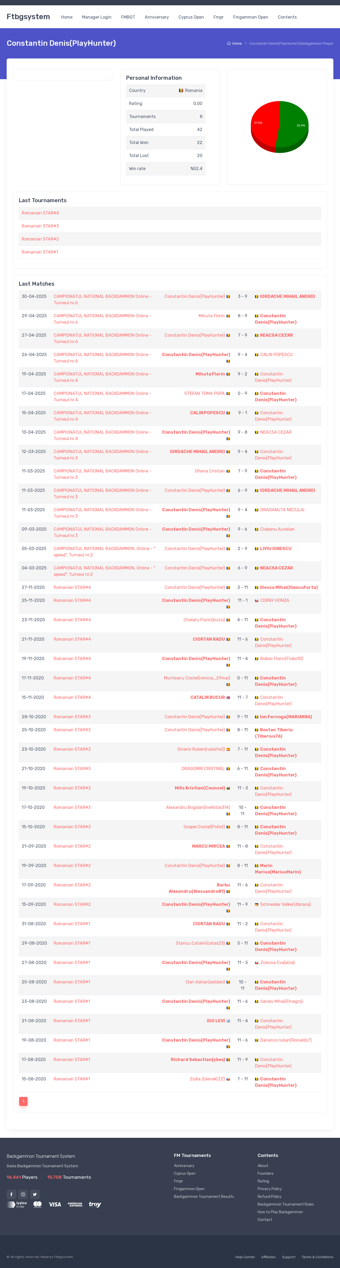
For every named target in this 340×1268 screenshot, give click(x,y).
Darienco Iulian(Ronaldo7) (286, 1040)
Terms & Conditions (317, 1257)
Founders (266, 1173)
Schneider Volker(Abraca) (285, 904)
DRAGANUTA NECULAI (282, 509)
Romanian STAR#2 (40, 239)
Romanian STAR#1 (40, 252)
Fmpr (219, 17)
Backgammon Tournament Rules (286, 1204)
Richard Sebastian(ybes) (198, 1059)
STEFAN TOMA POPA (204, 393)
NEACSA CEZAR (276, 335)
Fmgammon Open (250, 17)
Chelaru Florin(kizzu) (204, 619)
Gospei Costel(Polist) (204, 826)
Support (288, 1257)
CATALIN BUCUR (207, 697)
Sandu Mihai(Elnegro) (281, 1001)
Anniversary (157, 17)
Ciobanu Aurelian (277, 529)
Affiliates (268, 1257)
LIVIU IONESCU (276, 548)
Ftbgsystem (28, 16)
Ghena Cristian (210, 471)
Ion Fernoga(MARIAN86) (286, 716)
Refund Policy (270, 1196)
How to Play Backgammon (280, 1212)
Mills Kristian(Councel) (200, 788)
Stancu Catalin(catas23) (200, 943)
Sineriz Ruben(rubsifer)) (201, 749)
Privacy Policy (270, 1189)
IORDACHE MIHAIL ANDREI (287, 296)
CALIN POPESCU (276, 354)
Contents (287, 17)
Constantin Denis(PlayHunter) (195, 296)
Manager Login (97, 17)
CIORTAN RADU (209, 639)
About (263, 1166)
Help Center (245, 1257)
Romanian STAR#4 (40, 212)
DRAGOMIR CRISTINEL (203, 768)
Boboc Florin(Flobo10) (281, 658)
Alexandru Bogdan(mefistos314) (198, 807)
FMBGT (128, 17)
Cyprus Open (191, 17)
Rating (263, 1181)
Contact (265, 1220)
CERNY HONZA (274, 600)
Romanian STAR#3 (40, 226)
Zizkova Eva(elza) (277, 962)
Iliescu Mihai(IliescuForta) (289, 587)
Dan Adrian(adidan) (205, 981)
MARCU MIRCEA (208, 846)
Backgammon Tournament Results (204, 1196)
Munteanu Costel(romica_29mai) (197, 678)
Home (67, 17)
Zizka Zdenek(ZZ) (207, 1078)
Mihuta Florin (212, 315)
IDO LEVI (216, 1020)
